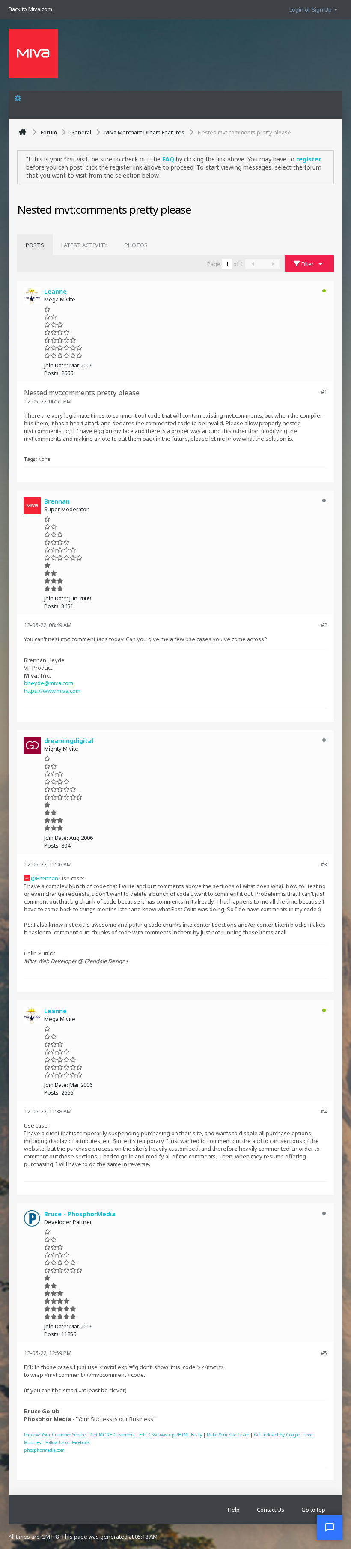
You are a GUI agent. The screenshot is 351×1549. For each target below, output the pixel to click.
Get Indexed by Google (277, 1435)
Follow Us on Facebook (67, 1442)
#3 (324, 864)
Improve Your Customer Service (55, 1435)
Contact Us (270, 1509)
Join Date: (56, 365)
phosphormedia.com (44, 1450)
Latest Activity (84, 245)
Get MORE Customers (112, 1435)
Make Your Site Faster (228, 1435)
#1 (324, 392)
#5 (324, 1353)
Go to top (313, 1509)
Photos (136, 245)
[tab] (35, 245)
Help (234, 1509)
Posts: (52, 373)
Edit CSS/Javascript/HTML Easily (170, 1435)
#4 (324, 1111)
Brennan (47, 878)
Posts (35, 245)
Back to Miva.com (30, 9)
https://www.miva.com (52, 691)
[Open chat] (329, 1527)
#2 (324, 625)
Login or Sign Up (310, 9)
